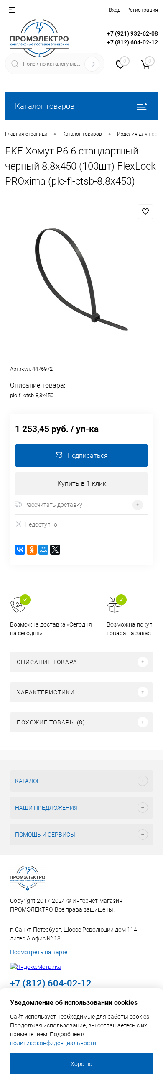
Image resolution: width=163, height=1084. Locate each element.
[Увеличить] (81, 279)
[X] (55, 550)
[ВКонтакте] (20, 550)
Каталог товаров (44, 106)
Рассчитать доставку (53, 504)
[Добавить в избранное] (145, 211)
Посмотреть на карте (38, 952)
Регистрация (142, 10)
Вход (114, 10)
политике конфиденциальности (53, 1043)
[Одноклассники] (32, 550)
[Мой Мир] (43, 550)
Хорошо (81, 1064)
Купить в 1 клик (81, 484)
